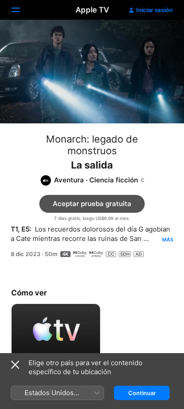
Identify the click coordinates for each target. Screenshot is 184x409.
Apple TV (92, 9)
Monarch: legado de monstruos (92, 144)
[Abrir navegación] (21, 10)
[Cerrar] (15, 365)
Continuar (142, 392)
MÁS (167, 239)
